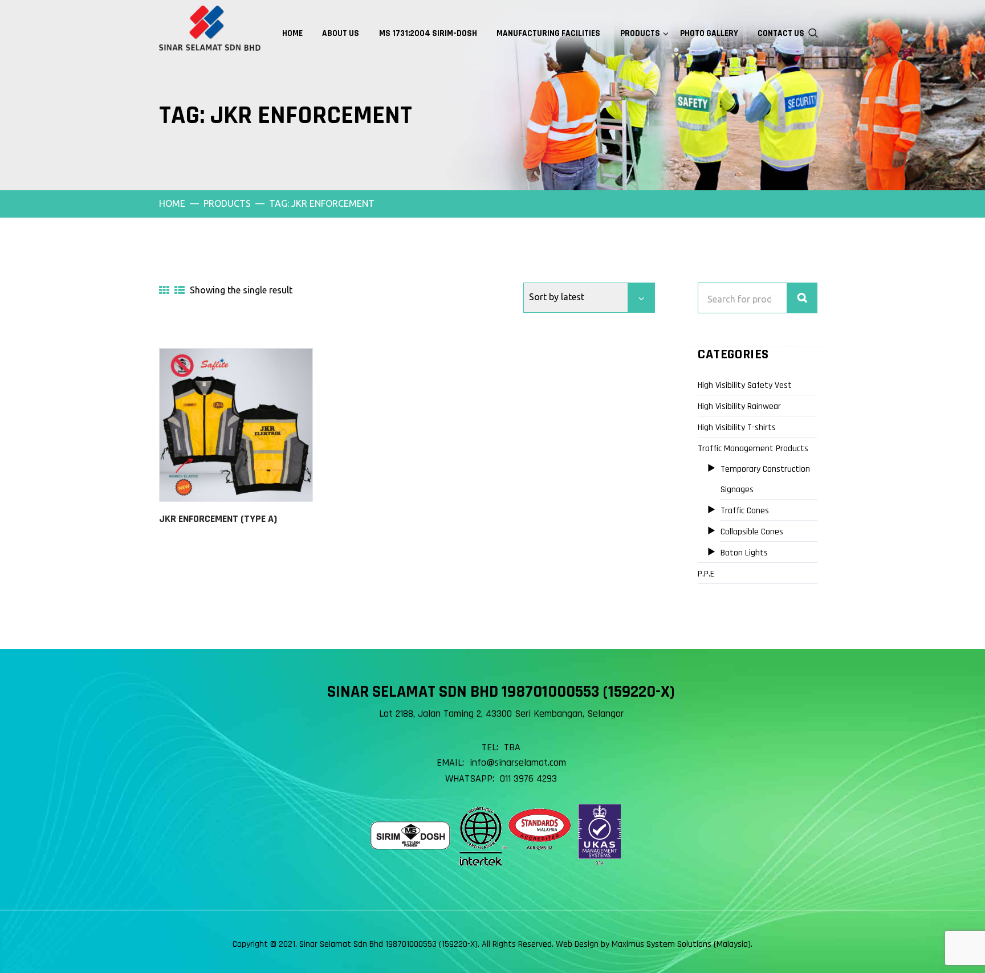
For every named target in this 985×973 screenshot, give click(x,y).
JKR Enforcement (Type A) (218, 518)
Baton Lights (744, 553)
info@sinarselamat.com (518, 762)
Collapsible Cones (752, 532)
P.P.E (706, 574)
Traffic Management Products (753, 449)
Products (227, 203)
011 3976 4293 (528, 778)
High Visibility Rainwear (739, 406)
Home (172, 203)
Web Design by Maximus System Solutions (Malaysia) (653, 944)
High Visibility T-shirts (737, 428)
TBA (512, 747)
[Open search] (813, 32)
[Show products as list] (179, 290)
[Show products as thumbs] (164, 290)
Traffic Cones (745, 511)
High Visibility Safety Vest (745, 385)
